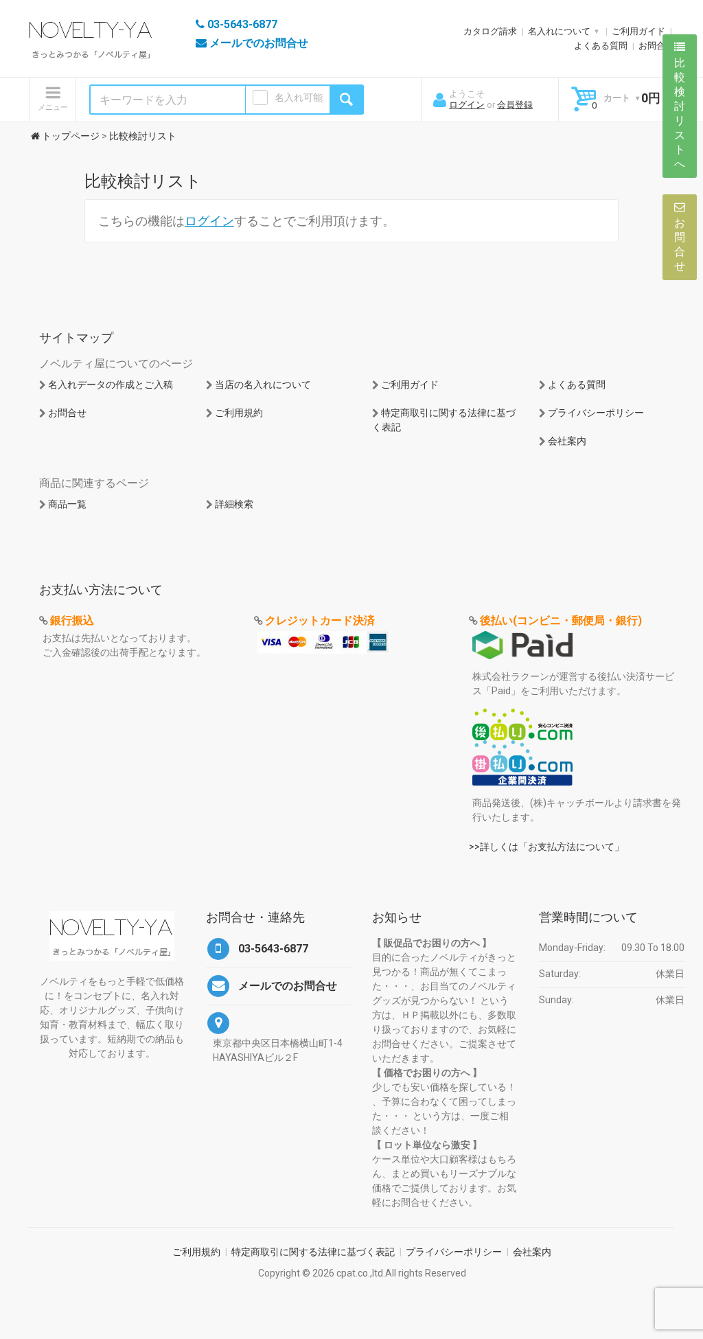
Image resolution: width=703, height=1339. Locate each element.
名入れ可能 (299, 97)
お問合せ (656, 46)
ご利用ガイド (638, 31)
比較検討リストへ (679, 113)
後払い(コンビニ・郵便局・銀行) (561, 620)
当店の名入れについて (263, 384)
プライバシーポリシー (596, 412)
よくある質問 (600, 46)
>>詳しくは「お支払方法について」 (546, 846)
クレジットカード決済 (320, 620)
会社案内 (567, 440)
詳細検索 (234, 504)
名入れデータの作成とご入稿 (110, 384)
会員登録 (515, 105)
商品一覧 (67, 504)
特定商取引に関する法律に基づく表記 (313, 1251)
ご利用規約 (239, 412)
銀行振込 (72, 620)
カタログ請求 (490, 31)
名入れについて (559, 31)
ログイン (467, 105)
